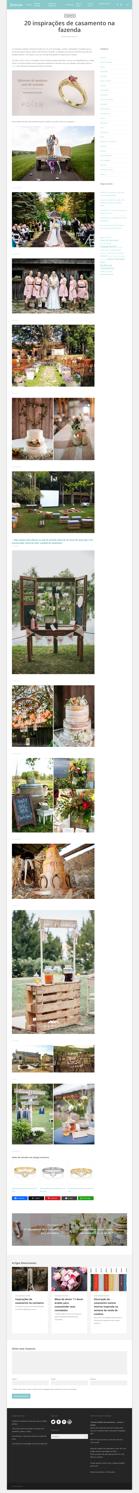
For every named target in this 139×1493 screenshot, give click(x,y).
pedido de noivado (106, 271)
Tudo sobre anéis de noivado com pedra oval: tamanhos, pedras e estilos (112, 203)
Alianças (103, 57)
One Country (15, 320)
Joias (101, 128)
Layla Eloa (14, 1079)
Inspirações (104, 123)
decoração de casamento (115, 253)
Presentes (103, 146)
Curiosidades (104, 90)
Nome (15, 1379)
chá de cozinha (105, 250)
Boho (14, 66)
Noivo (102, 262)
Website (93, 1379)
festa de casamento (119, 256)
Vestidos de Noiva (106, 170)
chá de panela (116, 250)
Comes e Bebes (105, 81)
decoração (103, 253)
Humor (102, 118)
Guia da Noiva (105, 109)
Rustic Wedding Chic (16, 467)
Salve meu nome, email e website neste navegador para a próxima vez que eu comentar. (45, 1389)
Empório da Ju (15, 905)
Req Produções (15, 546)
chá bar (120, 247)
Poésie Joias (110, 1472)
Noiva (110, 259)
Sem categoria (105, 160)
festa (110, 256)
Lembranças (104, 132)
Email (53, 1379)
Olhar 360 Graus (16, 681)
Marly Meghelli (15, 1040)
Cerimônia (103, 76)
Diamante (104, 256)
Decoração (104, 95)
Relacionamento (106, 156)
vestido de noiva (106, 274)
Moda (102, 137)
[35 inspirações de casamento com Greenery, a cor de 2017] (98, 1229)
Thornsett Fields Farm (17, 187)
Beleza (102, 67)
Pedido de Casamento (107, 267)
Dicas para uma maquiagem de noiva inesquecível (29, 1444)
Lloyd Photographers (17, 753)
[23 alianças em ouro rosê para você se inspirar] (41, 1229)
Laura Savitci (15, 393)
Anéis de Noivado (106, 62)
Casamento (70, 16)
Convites (103, 85)
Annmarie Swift (15, 254)
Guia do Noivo (105, 113)
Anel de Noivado (109, 240)
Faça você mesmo (106, 99)
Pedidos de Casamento (108, 142)
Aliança (102, 237)
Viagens (102, 174)
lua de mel (103, 259)
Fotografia (103, 104)
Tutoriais (103, 165)
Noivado (120, 259)
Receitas (103, 151)
